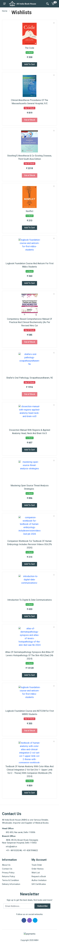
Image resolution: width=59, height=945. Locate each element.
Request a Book (39, 876)
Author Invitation (39, 880)
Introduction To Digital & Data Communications (29, 600)
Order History (37, 869)
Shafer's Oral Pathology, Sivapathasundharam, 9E (29, 377)
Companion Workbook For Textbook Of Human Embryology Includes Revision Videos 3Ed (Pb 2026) (29, 544)
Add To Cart (29, 64)
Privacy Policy (8, 872)
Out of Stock (29, 120)
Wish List (36, 872)
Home (4, 11)
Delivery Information (11, 884)
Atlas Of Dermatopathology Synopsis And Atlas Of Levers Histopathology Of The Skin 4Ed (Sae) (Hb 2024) (29, 655)
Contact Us (7, 869)
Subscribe (42, 906)
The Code (29, 48)
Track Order (37, 865)
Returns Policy (8, 876)
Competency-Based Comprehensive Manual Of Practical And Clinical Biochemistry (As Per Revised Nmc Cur (29, 322)
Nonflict (29, 211)
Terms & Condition (10, 880)
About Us (6, 865)
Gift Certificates (39, 884)
